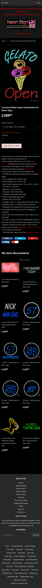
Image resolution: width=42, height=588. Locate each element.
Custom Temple (30, 546)
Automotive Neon (31, 559)
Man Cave (30, 553)
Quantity (5, 135)
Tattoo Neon (7, 559)
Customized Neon (17, 546)
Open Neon (5, 570)
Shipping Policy (21, 486)
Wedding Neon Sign (26, 576)
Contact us (21, 512)
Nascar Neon (25, 570)
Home (3, 41)
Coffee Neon (32, 556)
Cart (38, 3)
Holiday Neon (33, 573)
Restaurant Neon (18, 559)
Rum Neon (34, 570)
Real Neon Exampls (20, 580)
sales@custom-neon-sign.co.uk (28, 227)
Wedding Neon (7, 573)
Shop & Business (20, 556)
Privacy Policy (21, 494)
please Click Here (32, 232)
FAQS (21, 506)
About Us (21, 509)
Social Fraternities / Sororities (24, 566)
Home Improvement (20, 573)
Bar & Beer (10, 549)
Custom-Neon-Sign (22, 583)
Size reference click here (10, 132)
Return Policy (21, 488)
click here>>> (28, 169)
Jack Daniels (29, 549)
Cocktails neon (11, 553)
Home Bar (19, 549)
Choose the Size (7, 123)
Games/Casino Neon (31, 563)
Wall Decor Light (12, 576)
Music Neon (6, 563)
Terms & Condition (21, 500)
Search (21, 483)
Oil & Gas (9, 566)
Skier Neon (15, 570)
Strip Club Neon (17, 563)
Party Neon (21, 553)
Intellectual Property (21, 503)
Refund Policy (21, 491)
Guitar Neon (8, 556)
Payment (21, 497)
